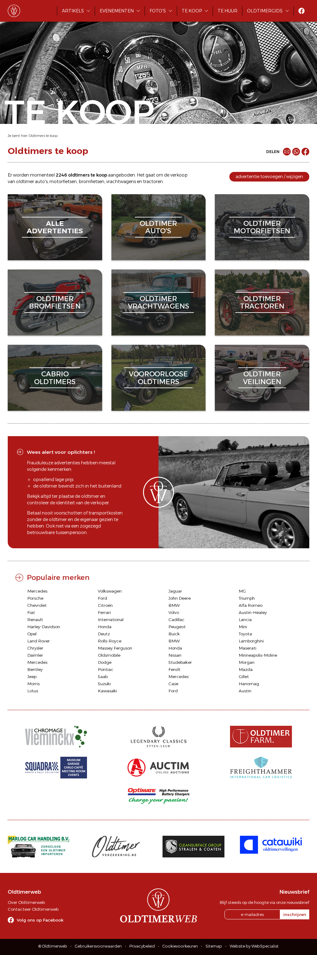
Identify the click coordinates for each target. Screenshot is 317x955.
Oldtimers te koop (43, 136)
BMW (174, 605)
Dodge (104, 662)
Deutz (104, 633)
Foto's (158, 11)
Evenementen (117, 11)
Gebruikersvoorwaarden (98, 946)
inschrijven (294, 914)
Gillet (244, 676)
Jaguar (175, 591)
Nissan (174, 655)
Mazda (246, 669)
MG (242, 591)
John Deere (179, 598)
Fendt (174, 669)
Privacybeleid (142, 946)
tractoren (153, 181)
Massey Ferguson (115, 648)
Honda (104, 626)
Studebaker (180, 662)
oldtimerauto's (158, 227)
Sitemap (214, 946)
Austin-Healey (253, 612)
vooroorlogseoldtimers (158, 378)
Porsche (35, 598)
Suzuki (104, 683)
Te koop (192, 11)
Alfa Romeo (251, 605)
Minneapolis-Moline (258, 655)
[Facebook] (305, 152)
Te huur (227, 11)
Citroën (105, 605)
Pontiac (105, 669)
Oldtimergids (265, 11)
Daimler (35, 655)
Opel (32, 633)
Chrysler (35, 648)
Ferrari (104, 612)
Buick (174, 633)
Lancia (245, 619)
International (111, 619)
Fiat (31, 612)
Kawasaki (107, 690)
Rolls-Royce (109, 640)
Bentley (35, 669)
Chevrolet (37, 605)
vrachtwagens (121, 181)
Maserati (247, 648)
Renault (35, 619)
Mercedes (37, 591)
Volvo (173, 612)
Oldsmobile (109, 655)
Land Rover (38, 640)
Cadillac (176, 619)
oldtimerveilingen (262, 378)
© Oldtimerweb (52, 946)
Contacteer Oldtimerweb (33, 909)
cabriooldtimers (55, 378)
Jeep (32, 676)
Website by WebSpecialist (254, 946)
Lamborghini (251, 640)
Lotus (32, 690)
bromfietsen (91, 181)
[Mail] (287, 152)
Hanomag (249, 683)
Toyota (245, 633)
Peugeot (177, 626)
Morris (33, 683)
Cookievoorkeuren (180, 946)
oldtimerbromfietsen (55, 302)
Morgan (246, 662)
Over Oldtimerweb (26, 902)
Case (173, 683)
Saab (103, 676)
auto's (41, 181)
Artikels (73, 11)
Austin (245, 690)
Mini (243, 626)
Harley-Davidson (43, 626)
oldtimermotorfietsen (262, 227)
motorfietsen (63, 181)
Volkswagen (110, 591)
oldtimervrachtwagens (158, 302)
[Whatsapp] (296, 152)
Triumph (247, 598)
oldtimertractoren (262, 302)
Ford (102, 598)
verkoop (179, 175)
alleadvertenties (55, 227)
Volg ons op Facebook (40, 920)
